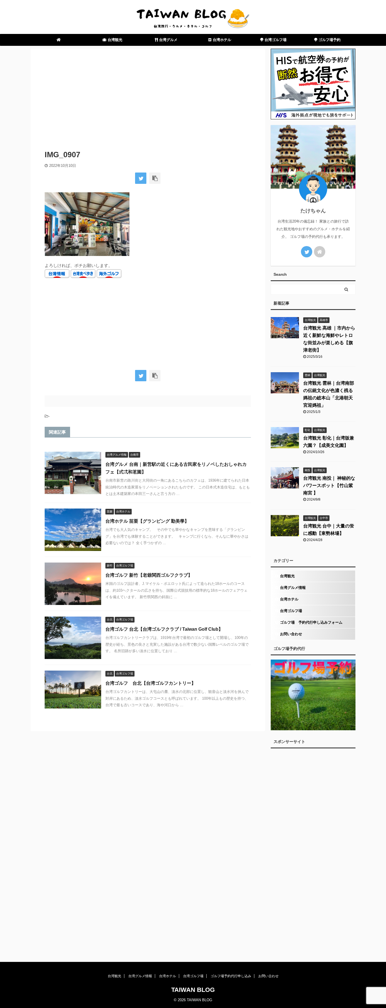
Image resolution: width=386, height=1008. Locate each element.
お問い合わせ (291, 634)
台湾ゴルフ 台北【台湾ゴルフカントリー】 (150, 683)
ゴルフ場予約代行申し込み (231, 976)
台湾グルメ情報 (293, 587)
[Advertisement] (148, 96)
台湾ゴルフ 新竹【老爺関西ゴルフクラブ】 (148, 575)
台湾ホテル (222, 40)
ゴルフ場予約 (329, 40)
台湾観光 (115, 40)
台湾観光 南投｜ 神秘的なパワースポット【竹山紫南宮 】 (329, 485)
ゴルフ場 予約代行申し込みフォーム (311, 622)
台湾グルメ (167, 40)
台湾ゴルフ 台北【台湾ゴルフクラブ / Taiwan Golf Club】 (164, 629)
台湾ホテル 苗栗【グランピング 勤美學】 (147, 521)
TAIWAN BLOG (193, 989)
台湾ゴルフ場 (275, 40)
